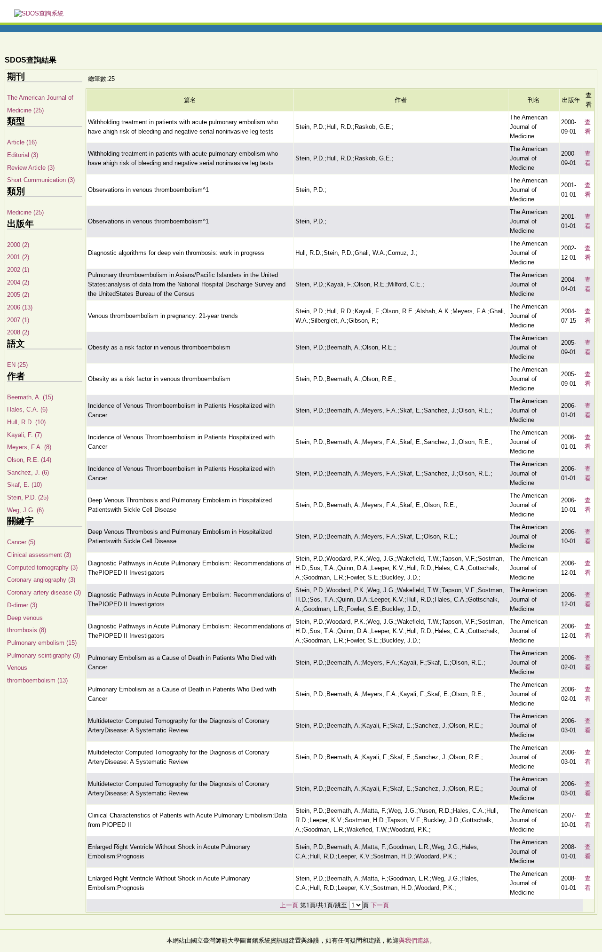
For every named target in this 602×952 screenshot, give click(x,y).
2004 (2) (18, 282)
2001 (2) (18, 257)
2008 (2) (18, 332)
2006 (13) (19, 307)
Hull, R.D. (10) (26, 422)
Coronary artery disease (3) (44, 592)
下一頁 (380, 905)
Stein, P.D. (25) (27, 497)
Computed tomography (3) (42, 567)
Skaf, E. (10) (24, 484)
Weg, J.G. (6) (25, 510)
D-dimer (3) (22, 605)
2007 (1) (18, 320)
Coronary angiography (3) (41, 579)
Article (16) (22, 142)
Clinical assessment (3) (39, 554)
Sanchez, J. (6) (28, 472)
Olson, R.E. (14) (29, 459)
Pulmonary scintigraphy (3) (43, 655)
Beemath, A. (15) (30, 397)
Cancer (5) (21, 542)
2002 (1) (18, 269)
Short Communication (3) (41, 179)
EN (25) (17, 364)
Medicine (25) (25, 212)
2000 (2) (18, 244)
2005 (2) (18, 294)
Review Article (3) (31, 167)
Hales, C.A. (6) (27, 409)
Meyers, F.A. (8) (29, 447)
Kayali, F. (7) (24, 434)
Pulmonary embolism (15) (42, 642)
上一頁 (289, 905)
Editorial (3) (22, 155)
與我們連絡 (414, 940)
